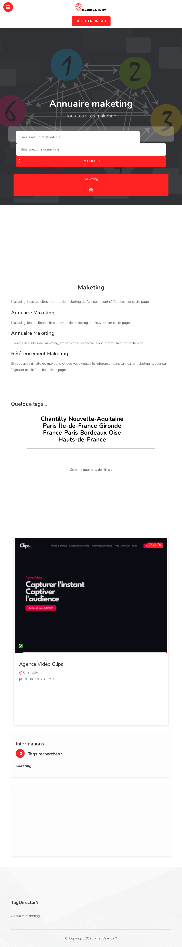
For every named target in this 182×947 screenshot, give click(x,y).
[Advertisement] (91, 245)
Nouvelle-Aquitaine (96, 419)
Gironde (110, 426)
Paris (50, 426)
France (52, 433)
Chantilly (53, 419)
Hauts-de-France (82, 440)
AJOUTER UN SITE (92, 21)
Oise (115, 433)
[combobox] (78, 137)
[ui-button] (91, 190)
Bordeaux (93, 433)
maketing (23, 766)
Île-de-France (78, 426)
